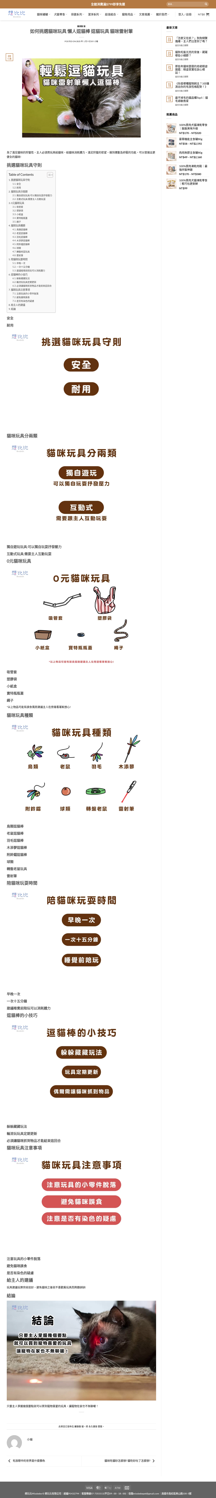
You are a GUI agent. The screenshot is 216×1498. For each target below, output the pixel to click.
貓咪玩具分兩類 (19, 191)
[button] (185, 14)
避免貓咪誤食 (23, 297)
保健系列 (76, 14)
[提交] (206, 4)
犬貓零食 (59, 14)
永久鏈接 (93, 1426)
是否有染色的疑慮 (25, 301)
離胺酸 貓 (81, 26)
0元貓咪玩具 (17, 203)
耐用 (19, 187)
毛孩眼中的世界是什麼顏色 (28, 1460)
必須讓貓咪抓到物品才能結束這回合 (34, 285)
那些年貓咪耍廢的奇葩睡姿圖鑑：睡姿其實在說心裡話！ (191, 69)
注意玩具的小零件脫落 (27, 293)
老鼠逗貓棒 (22, 233)
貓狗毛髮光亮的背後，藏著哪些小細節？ (191, 53)
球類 (19, 248)
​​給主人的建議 (18, 304)
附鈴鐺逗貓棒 (23, 244)
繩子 (19, 221)
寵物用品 (127, 14)
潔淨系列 (93, 14)
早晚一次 (21, 263)
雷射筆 (20, 255)
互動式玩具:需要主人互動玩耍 (31, 199)
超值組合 (110, 14)
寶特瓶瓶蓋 (22, 218)
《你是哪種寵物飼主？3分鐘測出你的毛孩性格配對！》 (192, 85)
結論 (13, 309)
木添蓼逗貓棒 (23, 240)
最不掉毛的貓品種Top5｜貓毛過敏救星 (191, 99)
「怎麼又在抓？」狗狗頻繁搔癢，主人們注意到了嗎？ (191, 39)
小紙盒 (20, 214)
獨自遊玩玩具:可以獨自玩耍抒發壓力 (34, 195)
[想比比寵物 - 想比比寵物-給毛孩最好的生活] (16, 14)
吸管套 (20, 206)
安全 (19, 183)
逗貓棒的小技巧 (19, 274)
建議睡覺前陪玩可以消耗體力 (31, 270)
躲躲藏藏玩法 (23, 278)
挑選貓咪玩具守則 (20, 179)
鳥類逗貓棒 (22, 229)
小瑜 (96, 41)
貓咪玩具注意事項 (20, 289)
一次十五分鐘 (23, 266)
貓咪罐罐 (42, 14)
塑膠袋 (20, 210)
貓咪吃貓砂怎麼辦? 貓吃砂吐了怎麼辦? (127, 1460)
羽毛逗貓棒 (22, 237)
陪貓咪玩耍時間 (19, 259)
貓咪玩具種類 (18, 225)
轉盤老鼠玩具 (23, 251)
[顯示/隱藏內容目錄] (48, 175)
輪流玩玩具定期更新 (26, 282)
